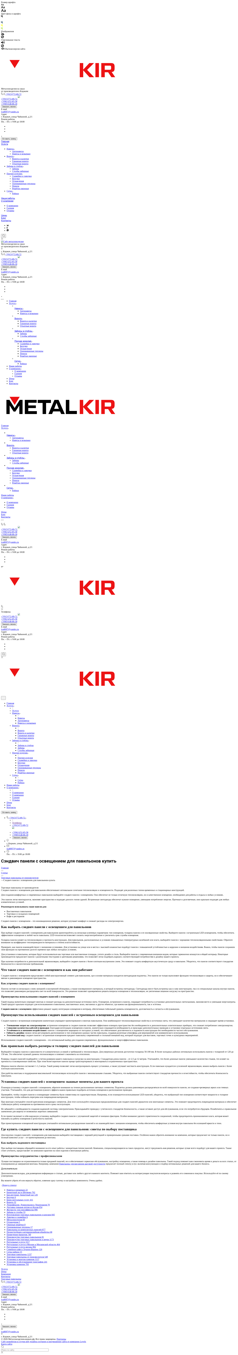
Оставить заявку (9, 139)
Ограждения (18, 181)
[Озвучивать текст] (3, 43)
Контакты (6, 220)
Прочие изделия (14, 173)
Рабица (15, 193)
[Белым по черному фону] (2, 20)
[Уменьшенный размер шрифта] (2, 5)
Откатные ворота (20, 164)
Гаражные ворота (20, 161)
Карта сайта (6, 1344)
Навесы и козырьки (21, 154)
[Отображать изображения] (2, 34)
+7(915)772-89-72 (13, 94)
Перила (15, 186)
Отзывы (10, 210)
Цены (4, 215)
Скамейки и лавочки (22, 176)
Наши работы (8, 198)
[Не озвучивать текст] (2, 46)
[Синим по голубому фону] (2, 23)
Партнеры (61, 1339)
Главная (5, 141)
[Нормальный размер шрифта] (3, 7)
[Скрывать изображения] (2, 37)
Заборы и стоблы (15, 166)
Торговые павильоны (11, 1279)
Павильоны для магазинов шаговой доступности (82, 1164)
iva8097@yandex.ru (10, 112)
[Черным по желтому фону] (2, 26)
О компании (7, 201)
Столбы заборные (20, 171)
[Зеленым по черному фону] (2, 29)
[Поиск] (3, 236)
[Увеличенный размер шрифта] (3, 11)
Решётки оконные (20, 188)
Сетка (10, 191)
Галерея (10, 208)
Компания (6, 1274)
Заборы (15, 169)
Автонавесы (18, 151)
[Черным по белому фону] (2, 17)
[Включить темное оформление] (3, 698)
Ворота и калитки (20, 159)
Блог (3, 218)
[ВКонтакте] (8, 225)
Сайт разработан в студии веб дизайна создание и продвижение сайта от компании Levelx (43, 1341)
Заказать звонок (9, 107)
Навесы (10, 149)
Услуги (4, 144)
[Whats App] (8, 230)
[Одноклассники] (7, 228)
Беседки (16, 178)
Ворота (10, 156)
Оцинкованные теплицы (23, 183)
